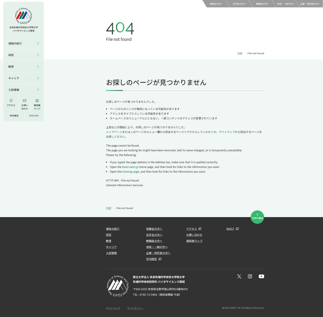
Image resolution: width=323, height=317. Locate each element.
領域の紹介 (112, 229)
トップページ (114, 132)
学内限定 (14, 115)
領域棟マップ (37, 107)
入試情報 (13, 90)
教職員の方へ (262, 3)
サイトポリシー (135, 308)
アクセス (11, 105)
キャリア (13, 78)
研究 (108, 235)
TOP (239, 53)
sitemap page (130, 171)
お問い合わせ (24, 107)
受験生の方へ (216, 3)
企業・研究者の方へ (310, 3)
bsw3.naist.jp (130, 167)
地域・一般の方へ (286, 3)
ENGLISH (34, 115)
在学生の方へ (239, 3)
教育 (108, 241)
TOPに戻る (257, 216)
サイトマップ (227, 132)
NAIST (230, 229)
